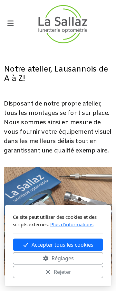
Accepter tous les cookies (62, 244)
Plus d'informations (71, 224)
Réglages (63, 258)
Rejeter (62, 271)
